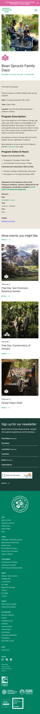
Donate (4, 618)
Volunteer (5, 623)
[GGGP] (7, 10)
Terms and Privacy (6, 666)
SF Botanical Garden (8, 221)
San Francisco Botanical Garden (12, 568)
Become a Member (8, 615)
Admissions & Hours (8, 523)
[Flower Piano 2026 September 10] (20, 377)
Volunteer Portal (7, 626)
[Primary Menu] (35, 10)
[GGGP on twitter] (11, 659)
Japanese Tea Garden (9, 565)
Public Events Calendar (9, 604)
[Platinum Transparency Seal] (17, 703)
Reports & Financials (8, 587)
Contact (4, 596)
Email (7, 460)
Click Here (12, 147)
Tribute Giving (6, 629)
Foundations (6, 638)
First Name (9, 438)
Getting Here (6, 526)
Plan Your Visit (6, 520)
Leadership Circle (7, 621)
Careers (4, 590)
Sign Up (4, 483)
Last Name (9, 449)
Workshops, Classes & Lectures (12, 539)
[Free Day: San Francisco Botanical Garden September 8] (20, 262)
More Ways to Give (8, 641)
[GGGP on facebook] (7, 659)
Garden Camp (6, 545)
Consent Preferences (7, 668)
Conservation (6, 581)
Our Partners (6, 632)
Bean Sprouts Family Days (10, 542)
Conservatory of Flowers (10, 562)
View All (4, 239)
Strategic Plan (6, 579)
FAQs (3, 531)
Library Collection (7, 554)
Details (4, 296)
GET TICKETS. (26, 4)
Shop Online (5, 650)
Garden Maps (6, 529)
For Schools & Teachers (9, 548)
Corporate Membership (9, 635)
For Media (5, 593)
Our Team (5, 584)
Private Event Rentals (8, 607)
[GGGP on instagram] (3, 659)
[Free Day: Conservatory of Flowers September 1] (20, 319)
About (4, 573)
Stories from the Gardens (10, 551)
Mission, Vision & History (10, 576)
